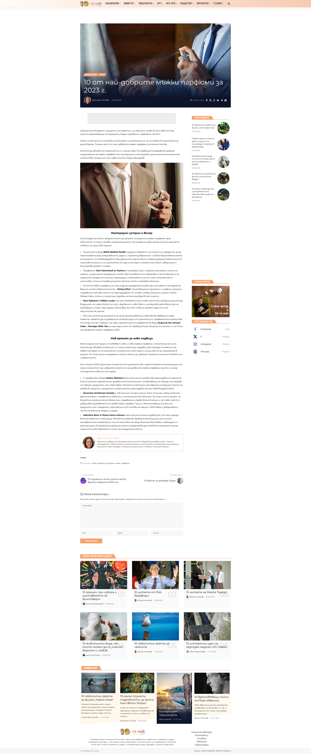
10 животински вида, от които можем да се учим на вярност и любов (102, 647)
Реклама (202, 741)
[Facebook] (210, 329)
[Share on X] (210, 100)
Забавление (90, 74)
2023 (94, 463)
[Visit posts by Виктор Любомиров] (83, 603)
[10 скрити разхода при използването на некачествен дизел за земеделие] (223, 194)
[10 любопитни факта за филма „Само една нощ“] (223, 128)
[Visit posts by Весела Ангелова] (135, 600)
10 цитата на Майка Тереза (206, 592)
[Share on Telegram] (221, 100)
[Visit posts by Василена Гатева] (87, 100)
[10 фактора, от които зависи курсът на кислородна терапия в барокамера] (223, 144)
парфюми (125, 463)
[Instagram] (210, 344)
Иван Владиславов (197, 652)
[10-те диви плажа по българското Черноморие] (174, 698)
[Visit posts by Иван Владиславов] (187, 651)
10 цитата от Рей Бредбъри (148, 594)
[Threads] (210, 351)
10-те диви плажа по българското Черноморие (174, 711)
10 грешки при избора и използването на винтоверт (99, 596)
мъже (117, 463)
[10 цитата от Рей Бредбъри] (155, 575)
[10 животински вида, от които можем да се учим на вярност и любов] (223, 162)
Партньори (202, 744)
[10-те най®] (90, 3)
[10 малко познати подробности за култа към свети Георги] (137, 683)
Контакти (201, 735)
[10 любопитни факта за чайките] (155, 626)
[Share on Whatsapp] (214, 100)
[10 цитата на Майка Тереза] (207, 575)
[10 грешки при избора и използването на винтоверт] (103, 575)
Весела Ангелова (145, 600)
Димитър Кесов (93, 655)
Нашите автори (201, 732)
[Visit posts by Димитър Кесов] (83, 655)
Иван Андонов (165, 719)
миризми (111, 463)
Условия (201, 738)
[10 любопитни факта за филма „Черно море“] (98, 683)
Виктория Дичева (128, 721)
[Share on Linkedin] (218, 100)
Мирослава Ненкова (89, 717)
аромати (101, 463)
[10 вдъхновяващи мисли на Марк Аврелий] (212, 683)
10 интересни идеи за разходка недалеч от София (206, 645)
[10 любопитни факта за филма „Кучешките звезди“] (223, 178)
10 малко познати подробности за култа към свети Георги (137, 700)
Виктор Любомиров (94, 604)
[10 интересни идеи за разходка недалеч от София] (207, 626)
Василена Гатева (100, 100)
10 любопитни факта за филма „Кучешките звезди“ (204, 176)
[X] (210, 336)
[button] (229, 3)
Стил (102, 74)
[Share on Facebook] (206, 100)
